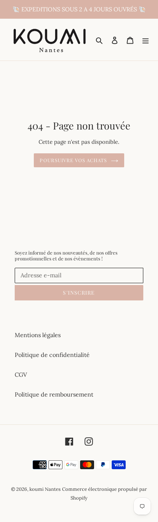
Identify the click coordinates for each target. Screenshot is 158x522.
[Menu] (145, 40)
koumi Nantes (45, 489)
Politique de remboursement (54, 394)
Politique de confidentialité (52, 354)
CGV (21, 374)
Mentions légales (38, 335)
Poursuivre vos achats (73, 160)
